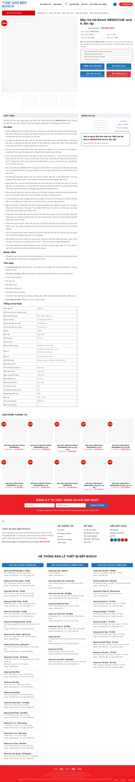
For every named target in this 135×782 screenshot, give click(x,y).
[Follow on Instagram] (115, 540)
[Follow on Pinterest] (122, 540)
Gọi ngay (115, 779)
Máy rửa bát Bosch (99, 13)
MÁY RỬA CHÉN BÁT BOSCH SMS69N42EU (14, 446)
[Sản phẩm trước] (126, 13)
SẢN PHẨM (57, 4)
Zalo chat (123, 779)
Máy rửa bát (82, 13)
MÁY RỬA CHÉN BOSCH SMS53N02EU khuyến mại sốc (120, 484)
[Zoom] (5, 89)
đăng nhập (93, 143)
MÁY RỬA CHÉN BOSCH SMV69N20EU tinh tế (94, 446)
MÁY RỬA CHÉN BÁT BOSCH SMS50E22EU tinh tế (41, 484)
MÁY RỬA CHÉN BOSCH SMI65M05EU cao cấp (14, 484)
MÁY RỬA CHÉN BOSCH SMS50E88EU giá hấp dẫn (120, 446)
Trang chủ (42, 13)
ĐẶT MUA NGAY (119, 66)
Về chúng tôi (45, 4)
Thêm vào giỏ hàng (92, 66)
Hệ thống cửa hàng (98, 4)
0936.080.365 (45, 542)
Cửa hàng (130, 779)
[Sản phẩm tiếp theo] (131, 13)
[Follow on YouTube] (126, 540)
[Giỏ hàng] (115, 4)
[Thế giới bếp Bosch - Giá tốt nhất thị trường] (17, 4)
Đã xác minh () (123, 124)
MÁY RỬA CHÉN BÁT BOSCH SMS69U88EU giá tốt (41, 446)
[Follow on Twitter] (119, 540)
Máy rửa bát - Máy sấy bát (61, 13)
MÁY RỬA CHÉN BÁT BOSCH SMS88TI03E (67, 484)
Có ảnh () (123, 121)
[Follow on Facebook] (111, 540)
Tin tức (84, 4)
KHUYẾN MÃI (74, 4)
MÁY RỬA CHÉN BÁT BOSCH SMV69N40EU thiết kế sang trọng (67, 447)
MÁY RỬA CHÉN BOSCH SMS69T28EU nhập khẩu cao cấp (94, 485)
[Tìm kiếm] (110, 4)
